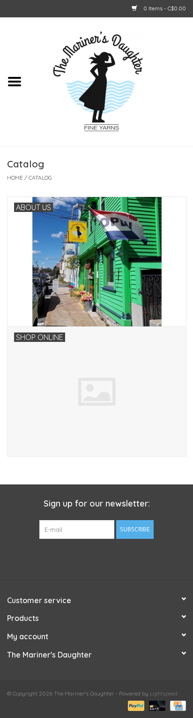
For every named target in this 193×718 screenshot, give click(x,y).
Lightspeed (164, 693)
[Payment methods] (135, 705)
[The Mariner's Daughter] (111, 80)
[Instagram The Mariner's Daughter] (113, 558)
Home (15, 177)
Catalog (40, 177)
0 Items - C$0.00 (164, 8)
